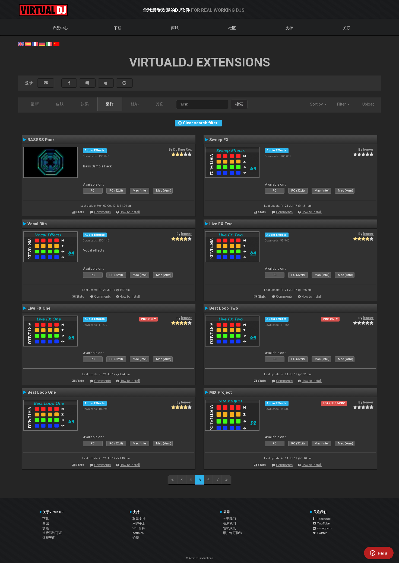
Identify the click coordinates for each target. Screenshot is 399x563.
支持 (289, 28)
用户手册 (138, 523)
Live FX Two (221, 223)
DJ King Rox (182, 149)
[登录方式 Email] (45, 83)
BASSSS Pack (41, 139)
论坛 (135, 538)
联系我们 (229, 523)
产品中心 (60, 28)
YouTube (323, 523)
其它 (160, 104)
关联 (346, 28)
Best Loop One (41, 392)
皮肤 (60, 104)
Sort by (317, 104)
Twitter (321, 533)
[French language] (35, 43)
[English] (21, 43)
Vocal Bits (37, 223)
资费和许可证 (52, 533)
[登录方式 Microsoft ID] (87, 83)
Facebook (322, 519)
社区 (232, 28)
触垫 (135, 104)
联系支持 (138, 519)
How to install (130, 212)
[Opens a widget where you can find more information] (379, 553)
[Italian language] (49, 43)
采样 (110, 104)
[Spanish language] (28, 43)
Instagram (324, 528)
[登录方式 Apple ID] (106, 83)
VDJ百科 (138, 528)
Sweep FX (219, 139)
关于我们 (229, 519)
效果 (85, 104)
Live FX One (38, 308)
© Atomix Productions (199, 558)
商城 (175, 28)
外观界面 (48, 538)
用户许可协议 (232, 533)
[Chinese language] (56, 43)
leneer (368, 149)
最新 (35, 104)
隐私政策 (229, 528)
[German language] (42, 43)
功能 (45, 528)
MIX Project (220, 392)
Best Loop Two (223, 308)
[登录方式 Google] (124, 83)
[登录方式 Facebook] (69, 83)
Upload (368, 104)
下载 (117, 28)
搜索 (239, 104)
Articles (138, 533)
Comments (102, 212)
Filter (342, 104)
